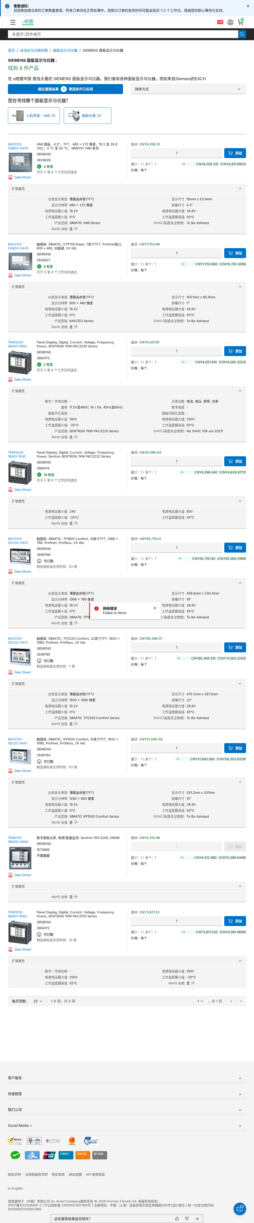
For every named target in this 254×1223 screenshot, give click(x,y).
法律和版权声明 (36, 1174)
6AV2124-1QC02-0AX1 (17, 741)
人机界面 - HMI (38, 115)
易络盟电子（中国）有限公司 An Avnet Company (44, 1201)
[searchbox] (123, 34)
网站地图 (75, 1174)
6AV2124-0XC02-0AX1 (18, 640)
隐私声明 (14, 1174)
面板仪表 (89, 115)
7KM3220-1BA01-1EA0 (17, 454)
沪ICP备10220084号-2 (24, 1205)
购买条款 (58, 1174)
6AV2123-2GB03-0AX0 (18, 246)
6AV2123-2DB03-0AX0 (18, 146)
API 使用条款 (95, 1174)
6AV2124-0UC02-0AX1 (18, 541)
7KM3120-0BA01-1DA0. (18, 914)
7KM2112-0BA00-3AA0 (18, 840)
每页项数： (20, 1001)
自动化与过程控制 (34, 50)
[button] (13, 22)
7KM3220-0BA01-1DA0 (17, 344)
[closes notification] (248, 6)
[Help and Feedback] (240, 1209)
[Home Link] (32, 22)
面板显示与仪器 (65, 50)
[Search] (242, 34)
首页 (11, 50)
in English (15, 1188)
